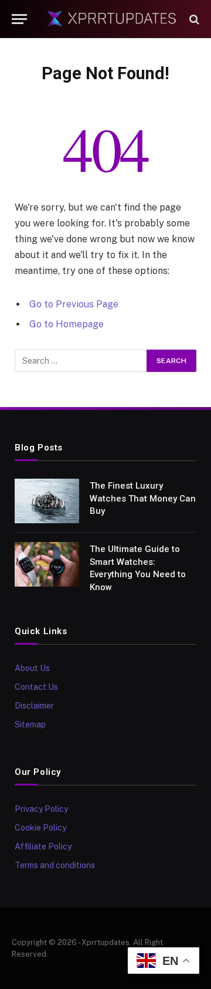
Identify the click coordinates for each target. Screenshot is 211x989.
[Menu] (19, 19)
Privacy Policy (41, 809)
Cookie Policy (40, 827)
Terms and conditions (55, 865)
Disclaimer (34, 705)
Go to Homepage (66, 324)
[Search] (193, 19)
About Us (32, 668)
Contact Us (36, 687)
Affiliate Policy (43, 846)
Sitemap (30, 724)
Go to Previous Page (73, 304)
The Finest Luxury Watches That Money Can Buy (143, 498)
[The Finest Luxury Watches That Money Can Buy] (47, 501)
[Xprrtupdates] (111, 19)
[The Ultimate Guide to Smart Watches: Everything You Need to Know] (47, 564)
